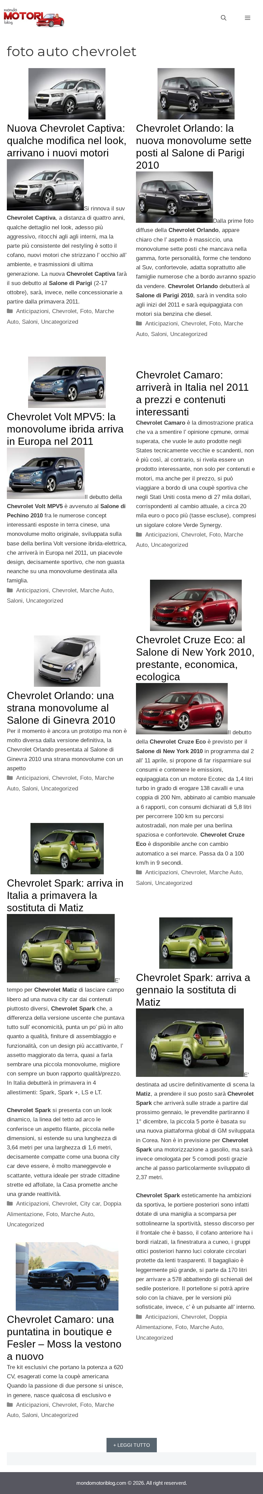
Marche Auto (96, 590)
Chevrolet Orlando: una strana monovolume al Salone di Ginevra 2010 (61, 708)
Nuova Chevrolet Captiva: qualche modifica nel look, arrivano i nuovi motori (66, 140)
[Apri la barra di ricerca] (224, 18)
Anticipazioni (32, 311)
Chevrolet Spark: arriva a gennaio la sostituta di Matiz (193, 990)
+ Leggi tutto (131, 1445)
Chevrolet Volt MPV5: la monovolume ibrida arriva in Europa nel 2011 (65, 429)
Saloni (30, 322)
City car (90, 1203)
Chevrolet (64, 311)
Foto (85, 311)
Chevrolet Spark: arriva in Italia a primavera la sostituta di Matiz (65, 895)
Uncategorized (59, 322)
